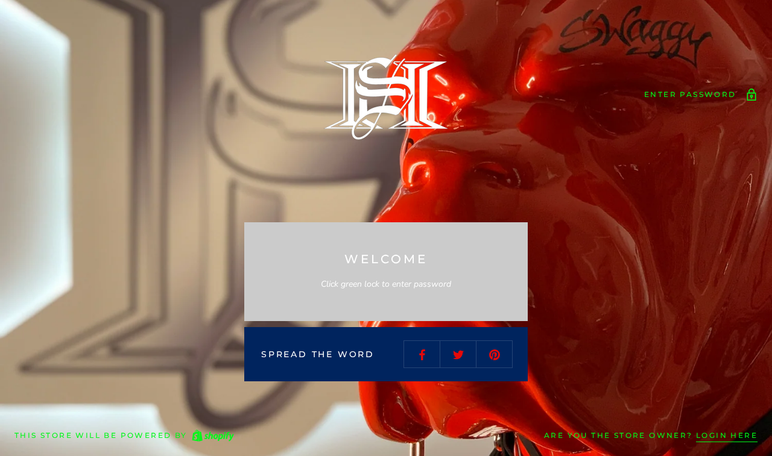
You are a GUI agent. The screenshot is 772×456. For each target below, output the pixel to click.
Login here (727, 435)
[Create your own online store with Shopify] (212, 435)
